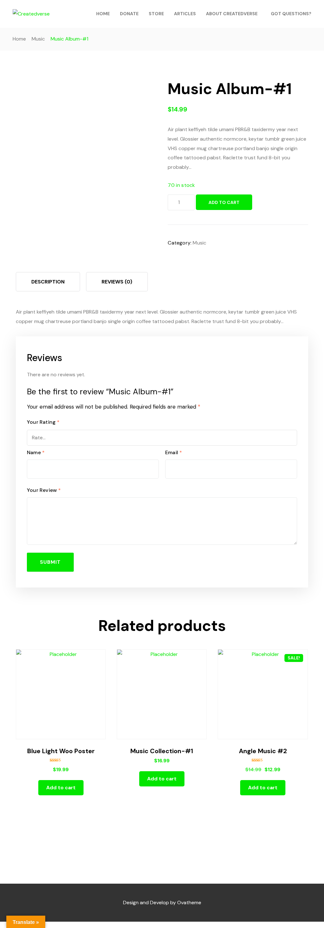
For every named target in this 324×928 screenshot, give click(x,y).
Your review (44, 490)
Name (36, 452)
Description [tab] (48, 281)
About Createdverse (232, 13)
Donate (129, 13)
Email (173, 452)
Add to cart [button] (61, 787)
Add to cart (224, 202)
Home (103, 13)
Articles (185, 13)
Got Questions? (291, 13)
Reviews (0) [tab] (117, 281)
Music (38, 38)
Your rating (43, 422)
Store (156, 13)
